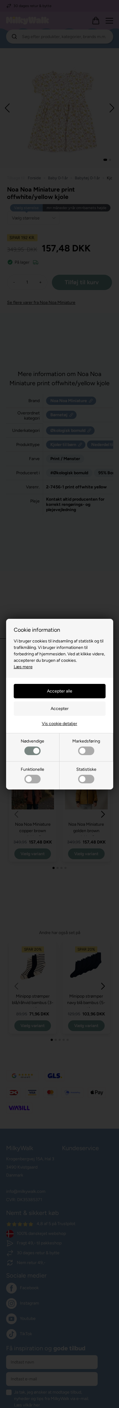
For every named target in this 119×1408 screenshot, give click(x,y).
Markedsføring (86, 741)
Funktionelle (32, 769)
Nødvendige (32, 741)
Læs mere (23, 666)
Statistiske (86, 769)
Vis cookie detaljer (59, 723)
